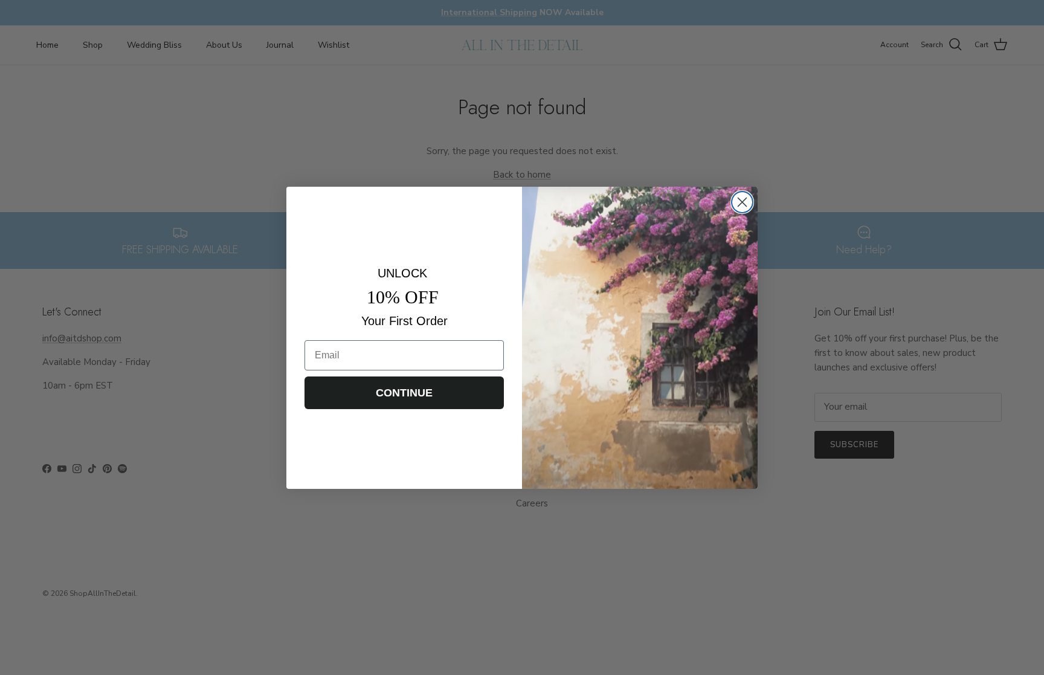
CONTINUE (404, 393)
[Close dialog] (742, 202)
